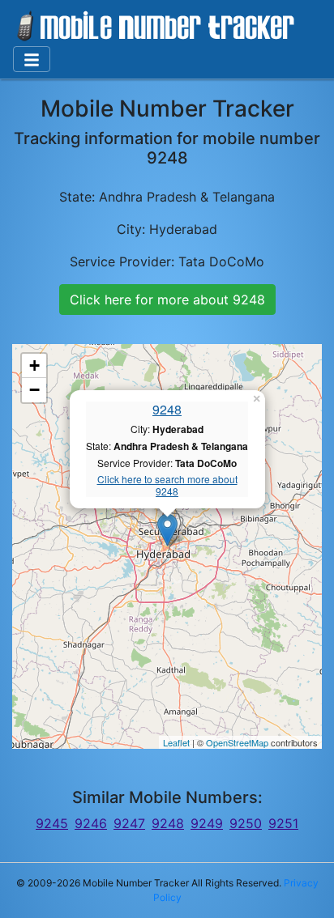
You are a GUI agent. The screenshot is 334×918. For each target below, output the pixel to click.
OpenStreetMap (237, 742)
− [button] (34, 390)
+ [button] (34, 365)
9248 (167, 409)
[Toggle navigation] (31, 59)
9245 (52, 823)
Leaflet (176, 742)
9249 (207, 823)
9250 (245, 823)
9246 (91, 823)
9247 (129, 823)
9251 (283, 823)
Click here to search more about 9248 (167, 485)
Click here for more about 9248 (167, 299)
